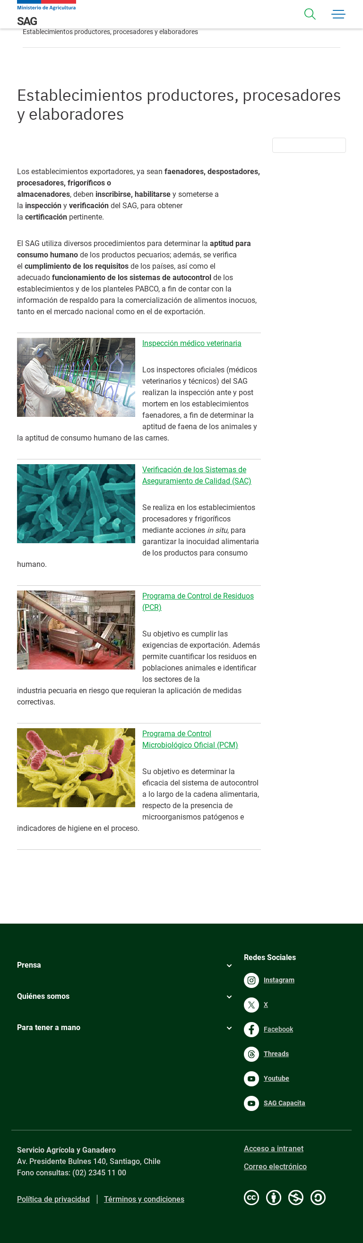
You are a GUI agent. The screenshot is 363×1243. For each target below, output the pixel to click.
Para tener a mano (48, 1027)
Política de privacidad (53, 1199)
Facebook (278, 1029)
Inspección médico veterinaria (192, 343)
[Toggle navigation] (310, 14)
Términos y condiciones (144, 1199)
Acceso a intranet (273, 1148)
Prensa (29, 965)
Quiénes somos (43, 996)
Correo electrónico (275, 1166)
